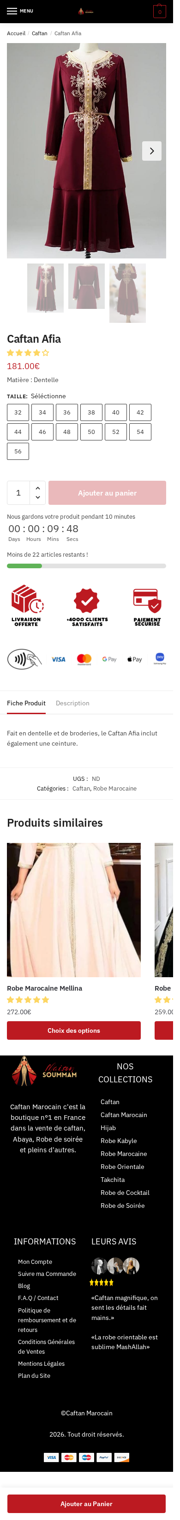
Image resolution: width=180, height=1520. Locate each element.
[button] (29, 352)
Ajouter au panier (107, 492)
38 (91, 412)
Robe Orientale (122, 1166)
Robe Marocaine (115, 788)
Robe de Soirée (123, 1205)
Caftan (40, 33)
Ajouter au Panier (86, 1504)
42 (140, 412)
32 (18, 412)
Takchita (113, 1179)
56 (18, 451)
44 (18, 432)
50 (91, 432)
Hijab (108, 1128)
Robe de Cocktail (125, 1192)
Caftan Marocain (124, 1115)
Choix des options (74, 1030)
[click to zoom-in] (86, 150)
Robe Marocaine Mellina (44, 988)
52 (116, 432)
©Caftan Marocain (87, 1413)
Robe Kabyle (119, 1141)
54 (140, 432)
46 (42, 432)
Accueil (16, 33)
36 (67, 412)
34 (42, 412)
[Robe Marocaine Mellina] (74, 910)
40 (116, 412)
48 (67, 432)
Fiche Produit (26, 703)
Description (73, 703)
